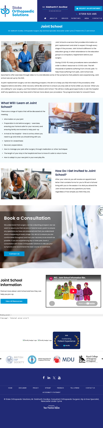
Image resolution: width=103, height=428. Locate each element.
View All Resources (14, 301)
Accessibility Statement (51, 392)
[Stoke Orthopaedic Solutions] (17, 11)
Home (45, 18)
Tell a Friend (74, 388)
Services (65, 18)
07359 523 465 (88, 14)
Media (87, 18)
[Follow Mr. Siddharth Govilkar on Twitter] (54, 377)
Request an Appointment (89, 8)
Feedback (60, 388)
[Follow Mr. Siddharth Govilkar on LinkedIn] (48, 377)
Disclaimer (22, 388)
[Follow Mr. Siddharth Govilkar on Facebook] (43, 377)
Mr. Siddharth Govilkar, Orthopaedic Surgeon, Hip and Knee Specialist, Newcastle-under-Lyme (41, 31)
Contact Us (97, 18)
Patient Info (76, 18)
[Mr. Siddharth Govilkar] (55, 8)
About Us (53, 18)
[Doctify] (51, 321)
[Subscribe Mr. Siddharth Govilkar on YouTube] (59, 377)
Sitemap (48, 388)
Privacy (36, 388)
